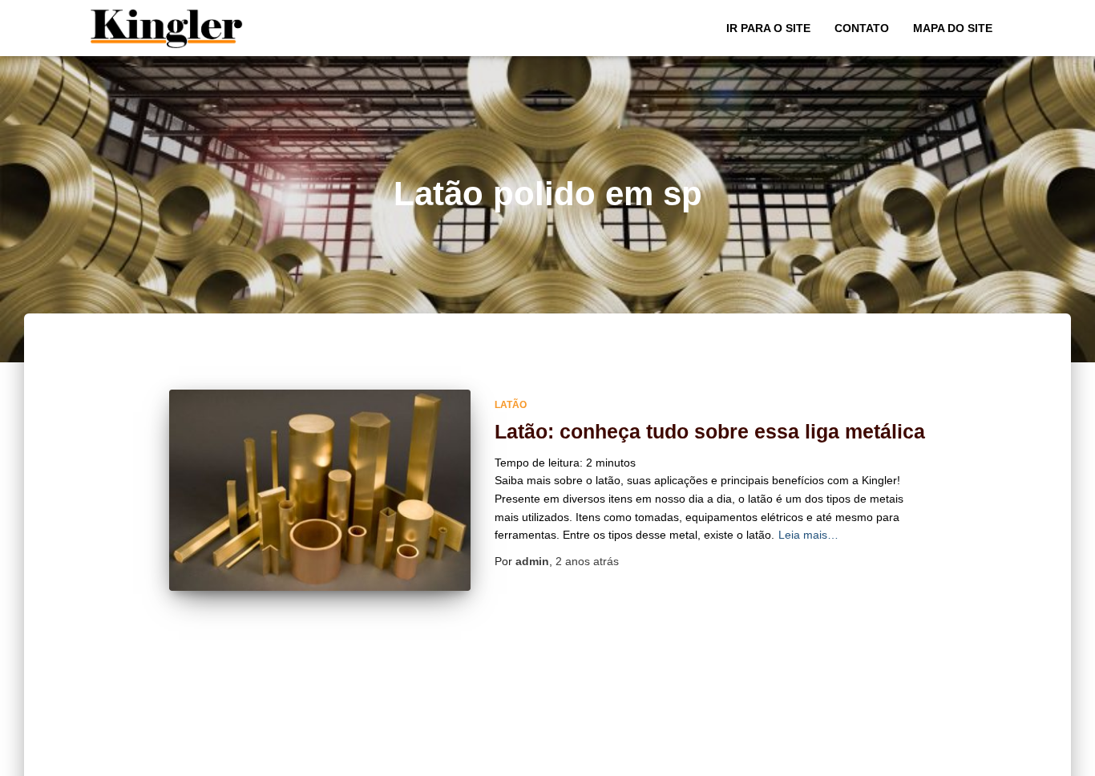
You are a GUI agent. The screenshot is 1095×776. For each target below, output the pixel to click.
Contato (861, 28)
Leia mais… (808, 534)
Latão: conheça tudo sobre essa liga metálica (710, 431)
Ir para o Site (768, 28)
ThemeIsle (977, 758)
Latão (511, 404)
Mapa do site (952, 28)
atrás (587, 561)
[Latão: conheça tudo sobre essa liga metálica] (320, 490)
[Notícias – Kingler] (167, 28)
